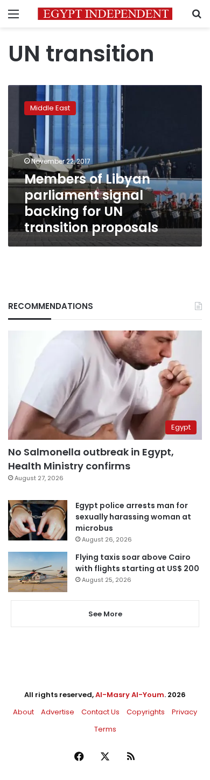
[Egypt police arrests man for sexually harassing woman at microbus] (37, 520)
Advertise (57, 712)
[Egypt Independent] (105, 14)
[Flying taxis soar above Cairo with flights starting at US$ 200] (37, 572)
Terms (105, 729)
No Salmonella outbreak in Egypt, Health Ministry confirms (91, 458)
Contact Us (100, 712)
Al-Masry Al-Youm (129, 695)
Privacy (184, 712)
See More (105, 614)
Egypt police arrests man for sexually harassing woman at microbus (133, 516)
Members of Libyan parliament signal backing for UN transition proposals (91, 203)
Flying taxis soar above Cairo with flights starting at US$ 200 (137, 563)
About (23, 712)
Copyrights (146, 712)
